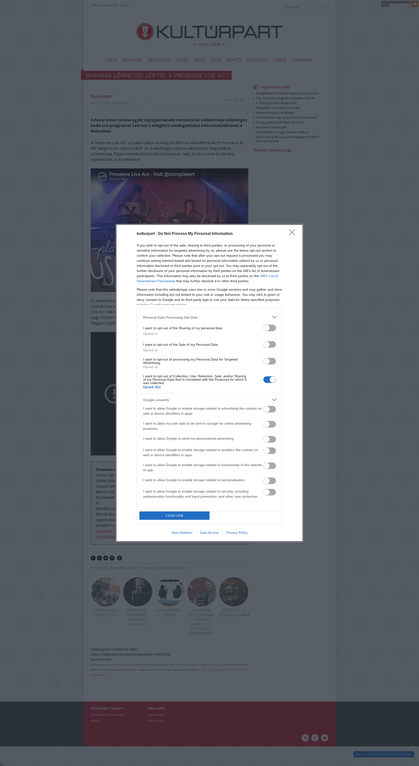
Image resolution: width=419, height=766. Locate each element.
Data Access (209, 533)
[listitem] (209, 317)
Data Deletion (182, 533)
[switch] (269, 328)
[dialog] (209, 383)
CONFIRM (175, 516)
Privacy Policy (237, 533)
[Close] (293, 234)
